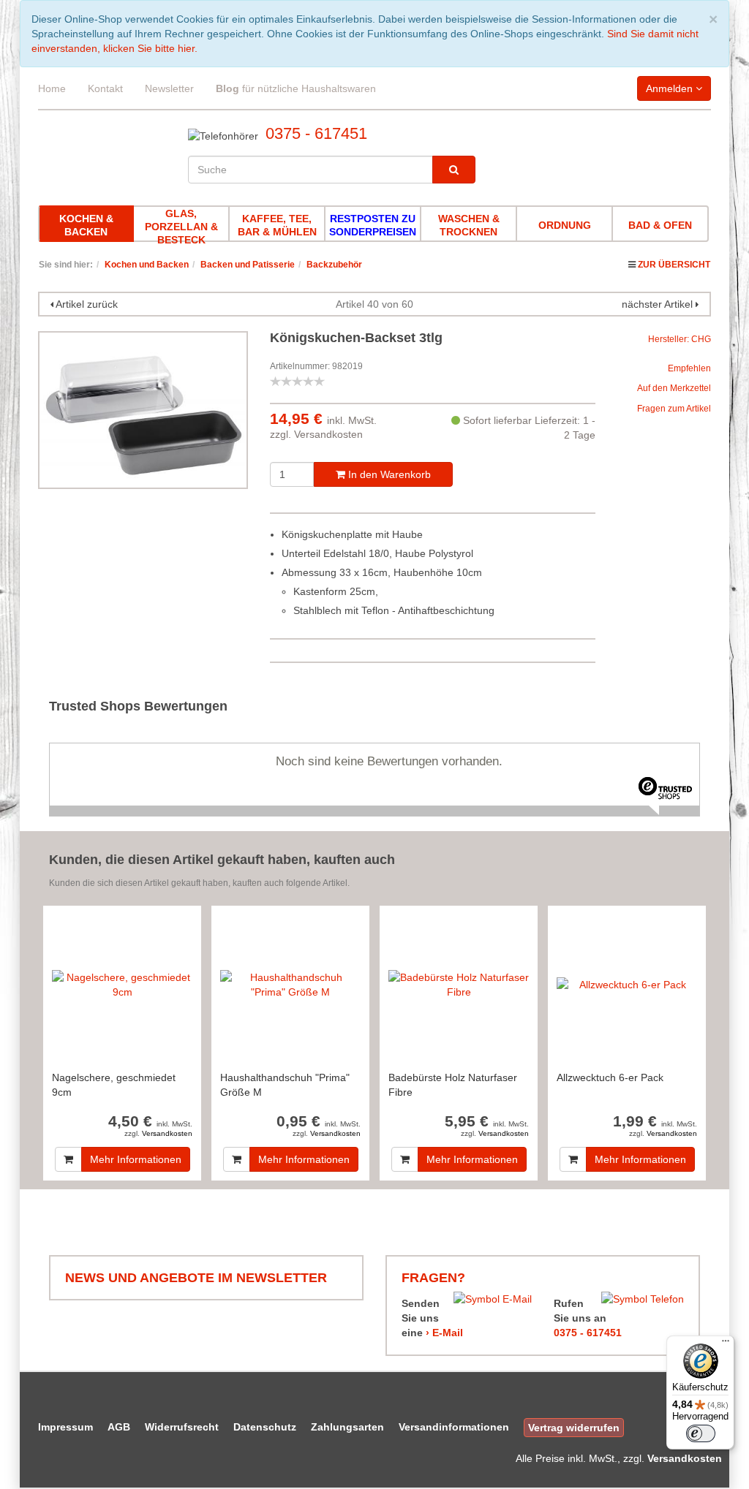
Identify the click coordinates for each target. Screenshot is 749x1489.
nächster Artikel (659, 304)
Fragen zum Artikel (674, 408)
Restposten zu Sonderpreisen (372, 225)
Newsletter (169, 88)
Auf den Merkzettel (674, 388)
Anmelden (671, 88)
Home (52, 88)
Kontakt (105, 88)
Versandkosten (328, 434)
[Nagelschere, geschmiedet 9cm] (122, 984)
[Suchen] (453, 169)
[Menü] (725, 1344)
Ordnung (564, 225)
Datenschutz (264, 1427)
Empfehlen (689, 368)
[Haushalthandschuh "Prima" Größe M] (290, 984)
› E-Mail (444, 1332)
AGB (119, 1427)
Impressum (65, 1427)
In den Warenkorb (388, 474)
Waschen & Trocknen (469, 225)
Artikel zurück (87, 304)
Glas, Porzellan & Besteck (181, 227)
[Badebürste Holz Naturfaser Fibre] (458, 984)
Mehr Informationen (135, 1159)
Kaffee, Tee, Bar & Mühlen (277, 225)
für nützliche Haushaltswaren (296, 88)
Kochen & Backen (86, 225)
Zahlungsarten (347, 1427)
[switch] (700, 1433)
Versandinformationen (454, 1427)
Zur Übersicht (674, 264)
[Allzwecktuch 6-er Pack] (627, 984)
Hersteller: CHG (679, 339)
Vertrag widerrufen (574, 1427)
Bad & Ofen (660, 225)
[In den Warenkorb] (68, 1159)
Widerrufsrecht (182, 1427)
